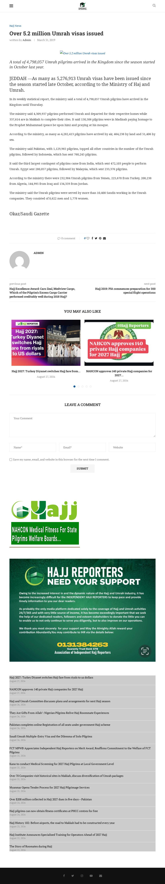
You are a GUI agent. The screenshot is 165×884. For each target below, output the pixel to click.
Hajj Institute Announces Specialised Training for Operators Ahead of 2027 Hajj (58, 835)
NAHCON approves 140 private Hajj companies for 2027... (119, 373)
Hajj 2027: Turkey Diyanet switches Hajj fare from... (46, 371)
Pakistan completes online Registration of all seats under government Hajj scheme (59, 725)
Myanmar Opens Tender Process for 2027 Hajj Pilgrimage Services (49, 787)
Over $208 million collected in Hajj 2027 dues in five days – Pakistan (50, 799)
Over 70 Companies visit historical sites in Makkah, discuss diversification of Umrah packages (66, 776)
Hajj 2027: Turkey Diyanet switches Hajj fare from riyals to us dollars (51, 677)
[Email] (100, 876)
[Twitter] (72, 876)
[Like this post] (88, 238)
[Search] (154, 6)
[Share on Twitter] (96, 238)
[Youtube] (91, 876)
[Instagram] (82, 876)
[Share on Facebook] (92, 238)
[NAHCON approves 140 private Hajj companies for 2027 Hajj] (119, 343)
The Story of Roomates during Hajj (30, 846)
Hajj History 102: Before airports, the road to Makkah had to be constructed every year (62, 823)
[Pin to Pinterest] (100, 238)
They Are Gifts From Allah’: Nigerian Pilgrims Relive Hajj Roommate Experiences (59, 713)
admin (27, 40)
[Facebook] (64, 876)
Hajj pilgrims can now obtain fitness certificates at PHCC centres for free (53, 811)
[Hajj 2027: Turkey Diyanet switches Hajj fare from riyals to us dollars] (45, 343)
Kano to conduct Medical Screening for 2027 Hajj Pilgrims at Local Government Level (61, 764)
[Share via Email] (104, 238)
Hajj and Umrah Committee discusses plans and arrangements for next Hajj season (59, 701)
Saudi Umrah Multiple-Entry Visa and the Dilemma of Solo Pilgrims (50, 736)
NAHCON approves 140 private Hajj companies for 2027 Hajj (46, 689)
